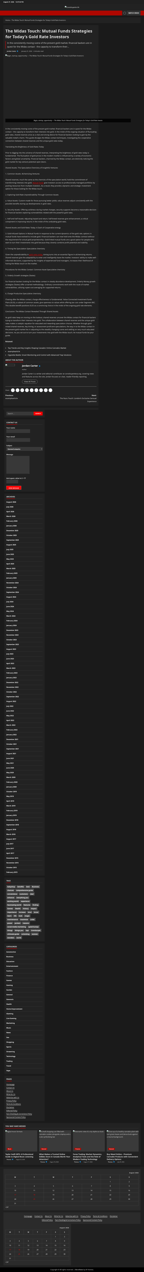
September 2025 (12, 540)
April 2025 (10, 564)
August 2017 (11, 839)
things (9, 930)
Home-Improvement (14, 1009)
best (28, 887)
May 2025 (10, 559)
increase (22, 912)
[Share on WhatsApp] (27, 390)
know (36, 912)
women (35, 934)
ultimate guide (13, 934)
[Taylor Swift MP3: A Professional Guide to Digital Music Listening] (21, 1141)
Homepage (10, 1084)
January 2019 (11, 815)
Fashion (9, 971)
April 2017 (10, 853)
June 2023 (10, 659)
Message (9, 454)
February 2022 (11, 730)
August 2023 (11, 649)
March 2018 (10, 834)
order (32, 919)
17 (15, 1195)
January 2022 (11, 735)
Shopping (10, 1042)
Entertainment (12, 966)
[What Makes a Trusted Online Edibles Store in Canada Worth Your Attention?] (55, 1141)
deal (32, 894)
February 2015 (11, 872)
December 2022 (12, 682)
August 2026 (11, 502)
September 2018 (12, 825)
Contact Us (10, 1088)
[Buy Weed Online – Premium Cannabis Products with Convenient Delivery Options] (123, 1141)
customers (24, 894)
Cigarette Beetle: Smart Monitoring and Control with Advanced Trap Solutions (39, 355)
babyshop (11, 887)
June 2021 (10, 758)
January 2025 (11, 578)
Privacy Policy (11, 1101)
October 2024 (11, 587)
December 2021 (12, 739)
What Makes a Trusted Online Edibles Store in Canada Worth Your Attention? (54, 1156)
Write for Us (10, 1094)
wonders (10, 938)
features (27, 905)
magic (27, 916)
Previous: (11, 397)
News (8, 1032)
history (26, 908)
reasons (26, 923)
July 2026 (9, 507)
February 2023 (11, 673)
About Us (9, 1091)
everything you (22, 898)
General (9, 995)
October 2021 (11, 744)
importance (11, 912)
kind (29, 912)
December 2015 (12, 858)
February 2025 (11, 573)
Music (8, 1028)
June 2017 (10, 849)
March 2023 (10, 668)
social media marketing (16, 927)
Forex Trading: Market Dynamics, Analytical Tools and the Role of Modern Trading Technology (87, 1156)
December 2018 (12, 820)
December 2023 (12, 630)
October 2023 (11, 640)
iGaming (9, 1014)
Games (10, 908)
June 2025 (10, 554)
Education (10, 961)
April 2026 (10, 511)
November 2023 (12, 635)
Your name (10, 428)
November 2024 (12, 583)
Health (17, 908)
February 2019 (11, 810)
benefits (20, 887)
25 (34, 1199)
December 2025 (12, 530)
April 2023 (10, 663)
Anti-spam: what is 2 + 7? (16, 478)
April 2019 (10, 801)
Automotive (11, 952)
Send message (14, 488)
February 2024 (11, 621)
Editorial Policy (11, 1110)
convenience (12, 894)
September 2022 (12, 697)
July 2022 (9, 706)
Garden (9, 990)
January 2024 (11, 625)
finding (35, 905)
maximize (24, 919)
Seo (7, 1037)
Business (35, 887)
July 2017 (9, 844)
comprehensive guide (24, 890)
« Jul (6, 1207)
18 (34, 1195)
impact (33, 908)
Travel (8, 1066)
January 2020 (11, 787)
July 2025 (9, 549)
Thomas (9, 1159)
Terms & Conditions (13, 1104)
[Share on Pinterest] (32, 390)
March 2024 (10, 616)
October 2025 (11, 535)
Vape (8, 1071)
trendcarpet (35, 930)
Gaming (9, 985)
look (20, 916)
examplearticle (14, 351)
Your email (10, 437)
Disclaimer (10, 1107)
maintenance (12, 919)
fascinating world (14, 905)
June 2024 (10, 606)
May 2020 (10, 773)
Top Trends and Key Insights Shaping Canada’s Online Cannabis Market (37, 348)
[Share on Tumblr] (41, 390)
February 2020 (11, 782)
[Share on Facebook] (13, 390)
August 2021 (11, 754)
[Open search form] (120, 13)
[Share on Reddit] (36, 390)
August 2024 (11, 597)
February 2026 (11, 521)
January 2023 (11, 678)
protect (17, 923)
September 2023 (12, 644)
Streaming (10, 1051)
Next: (78, 398)
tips (27, 930)
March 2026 (10, 516)
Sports (8, 1047)
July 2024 (9, 602)
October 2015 (11, 868)
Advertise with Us (12, 1097)
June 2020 (10, 768)
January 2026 (11, 526)
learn (9, 916)
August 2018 (11, 829)
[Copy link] (50, 390)
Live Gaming (11, 1018)
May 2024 (10, 611)
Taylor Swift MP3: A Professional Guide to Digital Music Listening (19, 1155)
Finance (9, 976)
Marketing (10, 1023)
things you (19, 930)
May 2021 (10, 763)
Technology (10, 1056)
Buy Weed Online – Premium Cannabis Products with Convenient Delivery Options (122, 1156)
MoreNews (79, 1270)
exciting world (13, 901)
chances (10, 890)
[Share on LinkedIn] (22, 390)
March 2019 (10, 806)
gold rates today (36, 254)
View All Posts (30, 381)
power (9, 923)
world (19, 938)
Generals (9, 999)
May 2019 (10, 796)
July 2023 (9, 654)
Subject (9, 446)
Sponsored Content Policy (16, 1117)
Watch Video (133, 13)
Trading (9, 1061)
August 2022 (11, 701)
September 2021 (12, 749)
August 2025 (11, 545)
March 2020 (10, 777)
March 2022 (10, 725)
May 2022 (10, 716)
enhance (10, 898)
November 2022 (12, 687)
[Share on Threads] (46, 390)
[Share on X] (17, 390)
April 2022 (10, 720)
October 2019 (11, 792)
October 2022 (11, 692)
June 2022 (10, 711)
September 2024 (12, 592)
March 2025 (10, 569)
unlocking (25, 934)
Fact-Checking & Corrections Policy (19, 1114)
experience (25, 901)
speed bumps (33, 927)
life (15, 916)
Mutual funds (38, 183)
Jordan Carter (11, 51)
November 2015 (12, 863)
